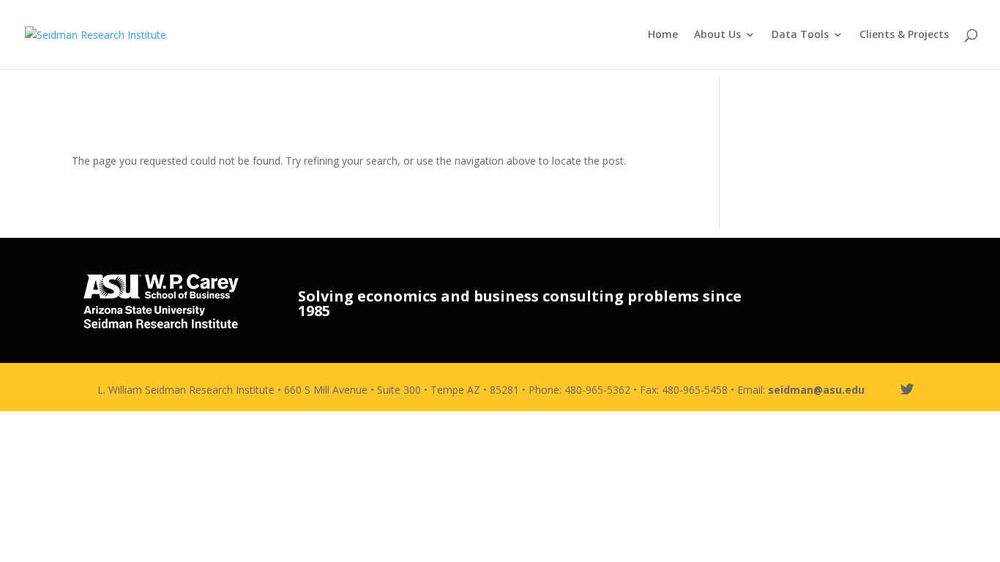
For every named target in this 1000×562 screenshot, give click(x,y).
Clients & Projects (904, 35)
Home (663, 35)
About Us (717, 35)
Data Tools (800, 35)
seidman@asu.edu (816, 390)
